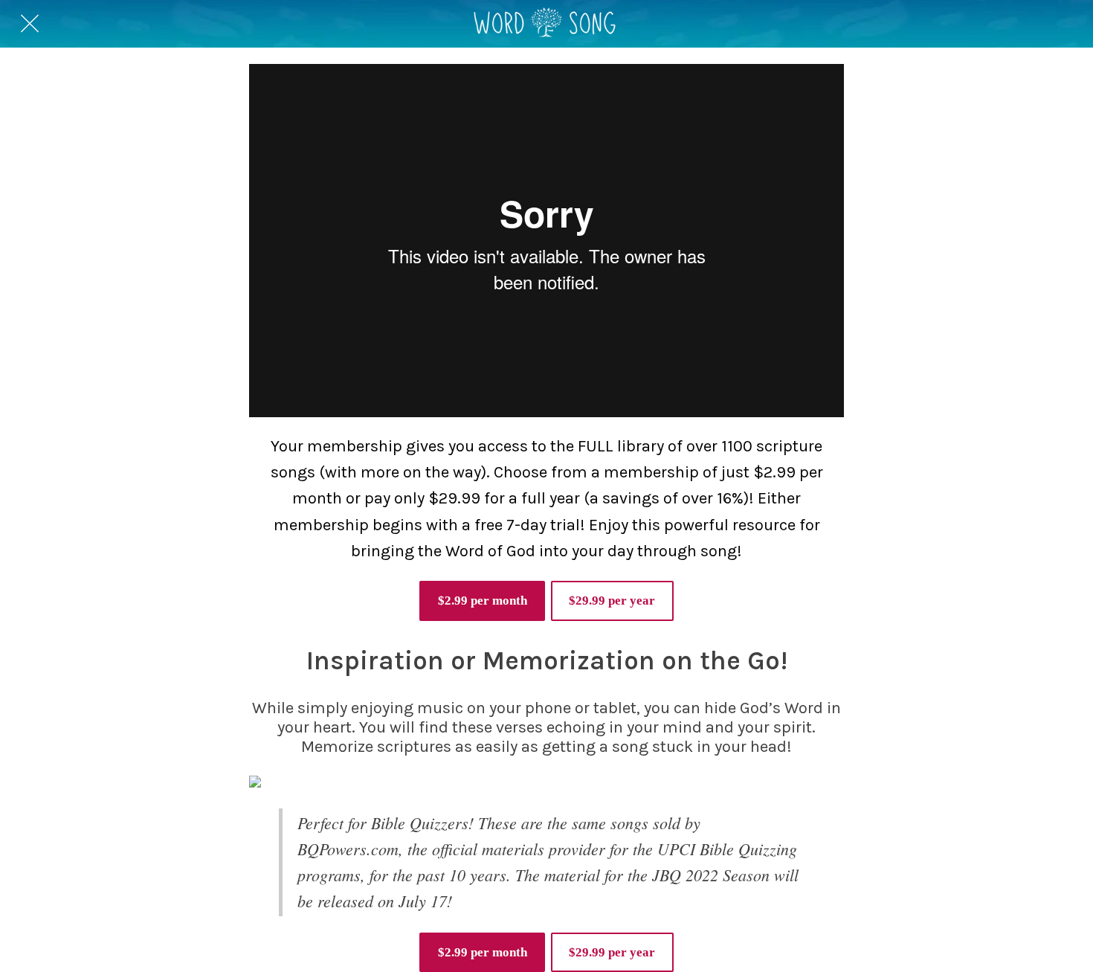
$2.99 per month (482, 600)
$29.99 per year (612, 600)
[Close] (30, 24)
